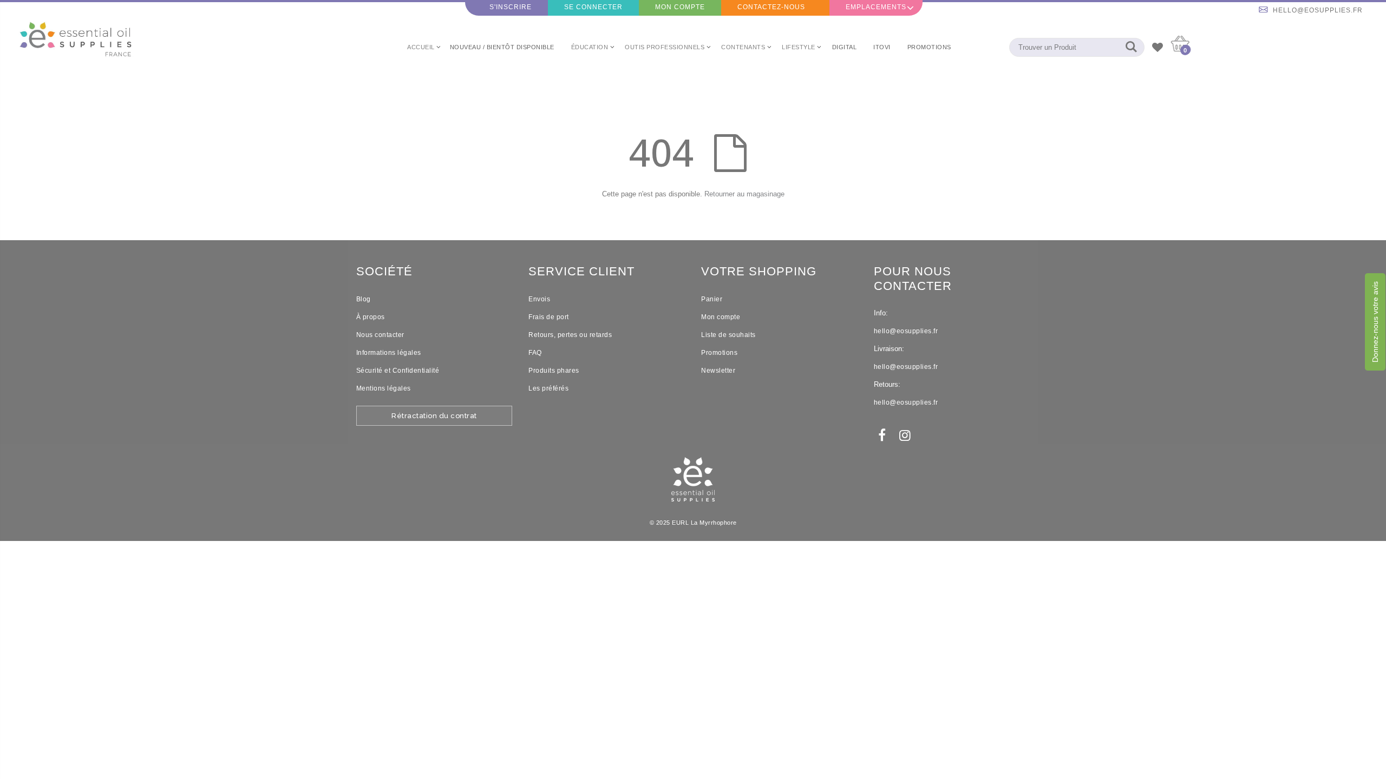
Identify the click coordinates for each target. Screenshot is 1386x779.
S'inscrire (510, 7)
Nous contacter (380, 335)
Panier (711, 299)
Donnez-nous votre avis (1375, 321)
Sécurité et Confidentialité (398, 370)
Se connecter (593, 7)
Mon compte (680, 7)
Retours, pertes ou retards (570, 335)
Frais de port (548, 317)
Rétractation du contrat (434, 416)
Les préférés (548, 388)
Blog (363, 299)
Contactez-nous (771, 7)
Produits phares (553, 370)
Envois (539, 299)
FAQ (535, 353)
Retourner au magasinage (744, 194)
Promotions (719, 353)
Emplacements (876, 7)
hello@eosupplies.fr (1318, 10)
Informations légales (388, 353)
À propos (370, 317)
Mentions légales (383, 388)
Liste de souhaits (728, 335)
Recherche (1131, 47)
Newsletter (718, 370)
